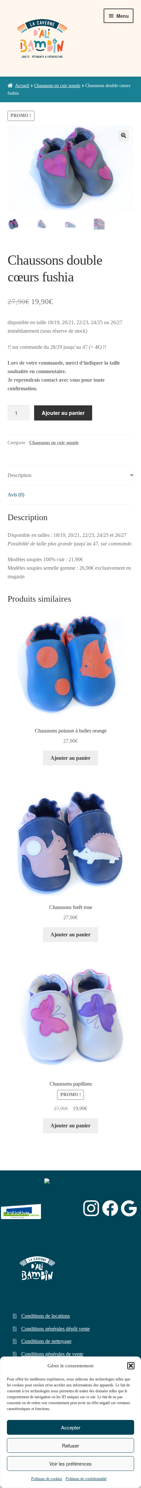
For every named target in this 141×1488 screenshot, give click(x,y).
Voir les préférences (70, 1463)
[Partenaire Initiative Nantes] (21, 1208)
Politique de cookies (46, 1478)
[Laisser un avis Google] (129, 1208)
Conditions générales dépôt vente (55, 1329)
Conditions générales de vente (52, 1354)
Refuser (70, 1445)
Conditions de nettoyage (46, 1341)
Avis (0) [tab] (16, 494)
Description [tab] (19, 475)
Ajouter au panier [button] (70, 758)
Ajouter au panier (63, 413)
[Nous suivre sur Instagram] (91, 1208)
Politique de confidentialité (86, 1478)
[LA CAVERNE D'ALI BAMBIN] (60, 1225)
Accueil (22, 85)
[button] (131, 1365)
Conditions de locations (45, 1316)
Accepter (70, 1427)
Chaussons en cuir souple (57, 85)
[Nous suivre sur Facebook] (110, 1208)
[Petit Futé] (62, 1208)
